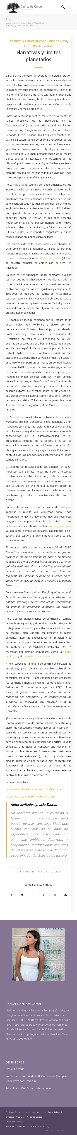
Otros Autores (51, 871)
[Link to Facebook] (52, 1130)
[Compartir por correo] (65, 895)
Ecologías (30, 46)
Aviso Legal (20, 1117)
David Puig (44, 1126)
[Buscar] (61, 7)
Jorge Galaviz (21, 1126)
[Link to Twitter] (47, 1130)
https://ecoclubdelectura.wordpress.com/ (31, 796)
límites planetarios (59, 526)
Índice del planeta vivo (36, 656)
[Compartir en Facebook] (11, 895)
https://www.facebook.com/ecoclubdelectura (33, 789)
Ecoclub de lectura (49, 258)
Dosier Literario (15, 1069)
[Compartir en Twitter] (22, 895)
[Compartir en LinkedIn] (55, 895)
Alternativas (18, 41)
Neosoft (20, 1121)
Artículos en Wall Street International (29, 1088)
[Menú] (69, 7)
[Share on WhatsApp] (33, 895)
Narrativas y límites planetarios (38, 56)
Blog (8, 19)
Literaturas (45, 46)
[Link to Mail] (63, 1130)
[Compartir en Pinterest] (44, 895)
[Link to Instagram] (68, 1130)
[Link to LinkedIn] (58, 1130)
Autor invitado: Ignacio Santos (47, 41)
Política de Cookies (34, 1117)
